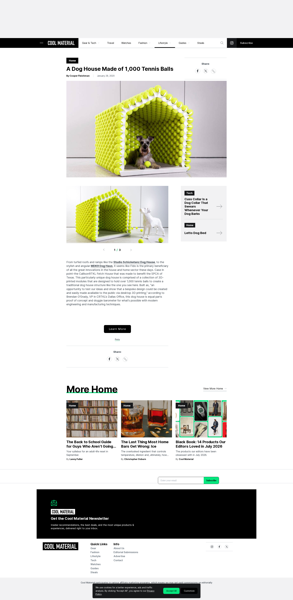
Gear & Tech (89, 42)
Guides (182, 42)
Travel (110, 42)
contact (118, 560)
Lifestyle (163, 42)
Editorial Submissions (126, 552)
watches (95, 564)
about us (119, 548)
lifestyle (95, 556)
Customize (189, 590)
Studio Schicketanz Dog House (134, 262)
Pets (117, 339)
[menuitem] (90, 43)
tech (93, 560)
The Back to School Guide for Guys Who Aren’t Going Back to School (89, 446)
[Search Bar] (222, 43)
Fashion (142, 42)
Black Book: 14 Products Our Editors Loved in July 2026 (201, 444)
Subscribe (246, 42)
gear (93, 548)
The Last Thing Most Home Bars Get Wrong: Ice (145, 444)
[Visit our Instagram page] (232, 43)
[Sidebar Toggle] (41, 43)
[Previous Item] (104, 250)
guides (94, 568)
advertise (119, 556)
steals (200, 42)
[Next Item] (131, 250)
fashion (94, 552)
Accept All (171, 590)
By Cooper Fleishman (78, 75)
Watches (126, 42)
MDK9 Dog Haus (101, 265)
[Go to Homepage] (61, 43)
